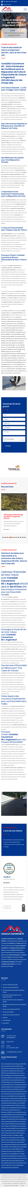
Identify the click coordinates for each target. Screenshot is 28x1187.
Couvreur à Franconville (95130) (10, 987)
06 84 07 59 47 (7, 4)
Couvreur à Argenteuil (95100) (10, 984)
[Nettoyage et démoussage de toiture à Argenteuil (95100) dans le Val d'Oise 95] (14, 501)
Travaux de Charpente (8, 1012)
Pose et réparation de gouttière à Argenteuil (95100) (13, 991)
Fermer (22, 1185)
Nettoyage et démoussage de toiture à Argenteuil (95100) (13, 516)
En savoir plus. (15, 1183)
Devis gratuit (6, 1023)
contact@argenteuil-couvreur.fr (14, 1051)
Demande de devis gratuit (10, 1)
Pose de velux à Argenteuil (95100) (11, 1009)
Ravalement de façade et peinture (11, 1014)
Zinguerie (5, 1017)
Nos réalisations (6, 1020)
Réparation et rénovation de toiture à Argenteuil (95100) (14, 1005)
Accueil (12, 30)
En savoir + (7, 529)
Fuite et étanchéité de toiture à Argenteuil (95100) (13, 1000)
